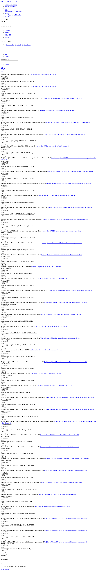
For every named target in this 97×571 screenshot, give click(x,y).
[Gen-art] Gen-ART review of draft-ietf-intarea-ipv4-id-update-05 (59, 447)
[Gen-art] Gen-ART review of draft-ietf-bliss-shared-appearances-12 (61, 243)
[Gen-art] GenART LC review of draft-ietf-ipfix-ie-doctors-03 (56, 195)
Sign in (7, 16)
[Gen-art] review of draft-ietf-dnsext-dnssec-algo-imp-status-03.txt (59, 338)
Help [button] (6, 10)
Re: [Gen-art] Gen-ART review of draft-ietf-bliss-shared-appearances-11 (65, 518)
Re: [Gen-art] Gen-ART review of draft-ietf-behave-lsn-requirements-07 (65, 362)
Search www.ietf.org (11, 5)
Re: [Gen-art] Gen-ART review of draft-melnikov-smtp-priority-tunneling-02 (69, 290)
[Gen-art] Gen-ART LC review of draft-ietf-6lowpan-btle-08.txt (58, 494)
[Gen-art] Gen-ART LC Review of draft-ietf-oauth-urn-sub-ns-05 (59, 435)
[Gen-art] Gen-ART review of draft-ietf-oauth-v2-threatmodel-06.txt (61, 255)
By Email (18, 45)
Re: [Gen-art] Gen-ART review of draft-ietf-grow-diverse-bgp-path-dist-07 (67, 122)
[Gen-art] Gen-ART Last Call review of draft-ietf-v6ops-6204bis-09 (61, 314)
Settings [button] (7, 13)
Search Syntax (9, 11)
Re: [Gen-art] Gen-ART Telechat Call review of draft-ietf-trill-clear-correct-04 (70, 397)
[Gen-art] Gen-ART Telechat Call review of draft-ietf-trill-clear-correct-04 (67, 459)
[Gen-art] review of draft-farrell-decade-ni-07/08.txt (46, 350)
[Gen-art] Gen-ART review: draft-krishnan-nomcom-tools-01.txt (58, 110)
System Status (26, 45)
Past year (7, 37)
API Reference (17, 11)
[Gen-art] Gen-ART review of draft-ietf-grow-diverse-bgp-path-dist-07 (64, 134)
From (2, 69)
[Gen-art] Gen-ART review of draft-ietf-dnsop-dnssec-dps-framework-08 (66, 219)
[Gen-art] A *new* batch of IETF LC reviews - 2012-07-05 (54, 385)
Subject (3, 68)
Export (7, 64)
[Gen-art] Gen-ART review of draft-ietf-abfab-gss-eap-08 (52, 146)
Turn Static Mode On (14, 15)
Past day (7, 32)
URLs (11, 569)
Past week (8, 34)
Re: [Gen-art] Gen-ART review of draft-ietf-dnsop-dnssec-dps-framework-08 (70, 171)
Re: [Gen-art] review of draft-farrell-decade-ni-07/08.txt (50, 326)
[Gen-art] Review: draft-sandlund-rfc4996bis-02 (43, 74)
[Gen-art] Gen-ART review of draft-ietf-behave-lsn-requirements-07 (61, 482)
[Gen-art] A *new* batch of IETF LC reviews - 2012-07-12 (54, 278)
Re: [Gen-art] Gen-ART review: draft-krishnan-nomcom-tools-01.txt (62, 98)
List (2, 73)
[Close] (1, 563)
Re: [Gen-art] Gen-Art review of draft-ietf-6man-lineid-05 (52, 506)
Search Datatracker (10, 6)
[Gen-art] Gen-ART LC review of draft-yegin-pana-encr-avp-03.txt (61, 231)
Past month (8, 36)
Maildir (7, 569)
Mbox (2, 569)
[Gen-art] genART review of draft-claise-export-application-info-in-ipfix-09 (68, 183)
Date (6, 54)
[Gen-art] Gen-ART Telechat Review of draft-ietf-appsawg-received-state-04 (69, 207)
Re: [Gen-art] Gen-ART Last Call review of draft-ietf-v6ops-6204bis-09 (65, 302)
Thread (7, 56)
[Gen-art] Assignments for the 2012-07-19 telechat (46, 266)
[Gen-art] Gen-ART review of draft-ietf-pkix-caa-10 (47, 374)
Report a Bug (10, 45)
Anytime (7, 30)
